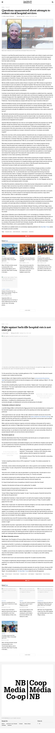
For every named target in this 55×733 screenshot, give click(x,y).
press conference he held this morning (40, 416)
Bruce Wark (5, 333)
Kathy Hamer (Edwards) (8, 16)
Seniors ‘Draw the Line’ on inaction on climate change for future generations (9, 292)
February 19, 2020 (21, 16)
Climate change (6, 289)
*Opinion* (8, 7)
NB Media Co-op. (8, 718)
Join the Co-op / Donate (11, 723)
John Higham (31, 574)
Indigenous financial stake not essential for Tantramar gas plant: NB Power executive (45, 604)
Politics (4, 600)
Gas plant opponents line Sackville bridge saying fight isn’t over (9, 259)
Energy (3, 256)
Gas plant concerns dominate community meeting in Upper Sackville (27, 259)
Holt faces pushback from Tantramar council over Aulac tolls (9, 604)
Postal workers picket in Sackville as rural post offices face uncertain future (45, 259)
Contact (21, 723)
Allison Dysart (8, 574)
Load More (27, 310)
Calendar (4, 725)
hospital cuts (8, 231)
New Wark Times (45, 227)
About (3, 723)
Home (3, 7)
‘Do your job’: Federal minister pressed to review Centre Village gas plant (27, 604)
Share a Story (27, 723)
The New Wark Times (22, 571)
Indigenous (40, 600)
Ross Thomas (46, 574)
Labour (39, 256)
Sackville (31, 231)
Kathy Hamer (25, 231)
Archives (10, 725)
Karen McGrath (16, 231)
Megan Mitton (39, 574)
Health (7, 323)
